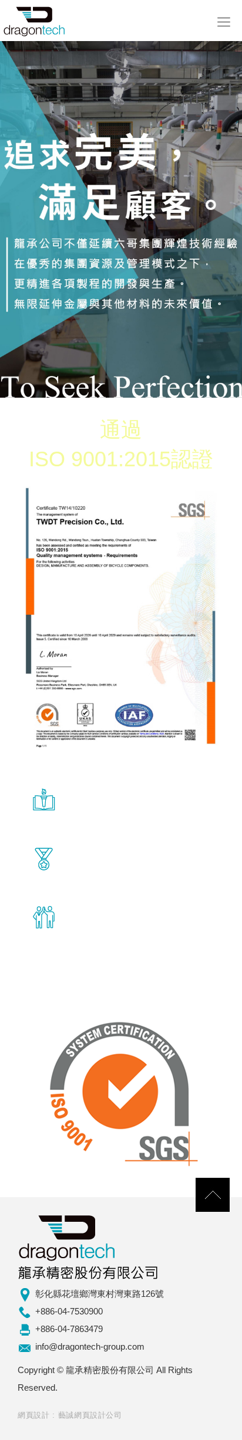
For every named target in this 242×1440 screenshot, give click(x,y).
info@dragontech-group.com (89, 1346)
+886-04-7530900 (69, 1311)
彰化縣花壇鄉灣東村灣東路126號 (99, 1294)
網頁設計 (34, 1415)
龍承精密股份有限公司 (35, 20)
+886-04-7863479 (69, 1329)
